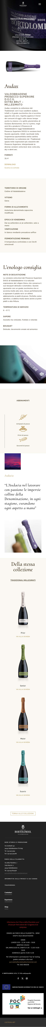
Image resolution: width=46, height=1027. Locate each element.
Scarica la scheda (12, 168)
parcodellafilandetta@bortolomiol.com (16, 873)
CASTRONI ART (10, 1022)
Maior (23, 739)
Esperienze (8, 900)
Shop (6, 907)
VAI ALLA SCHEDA (23, 636)
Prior (23, 633)
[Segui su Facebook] (18, 978)
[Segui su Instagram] (26, 978)
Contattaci (8, 892)
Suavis (23, 791)
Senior (23, 686)
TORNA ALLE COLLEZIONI (23, 814)
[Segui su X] (22, 978)
